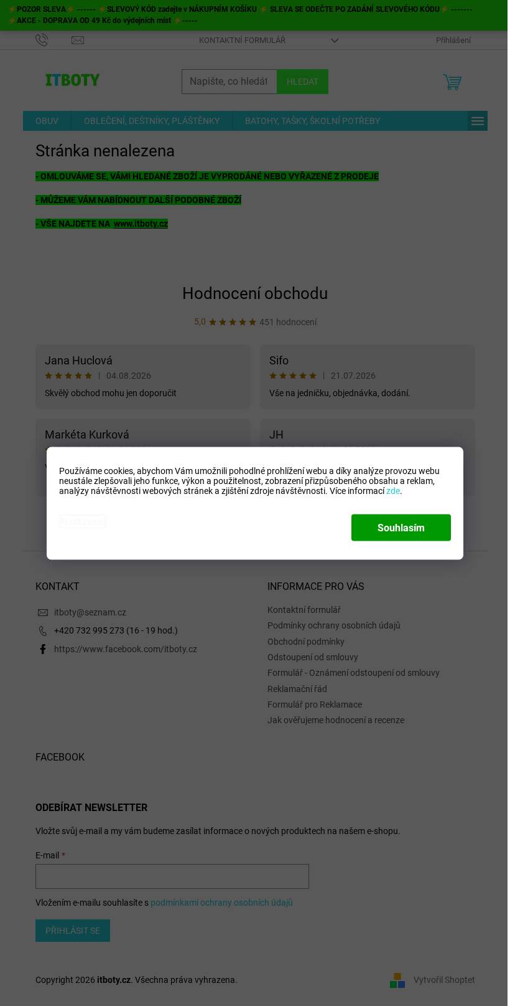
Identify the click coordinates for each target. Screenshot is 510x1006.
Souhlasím (401, 527)
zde (393, 490)
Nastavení (82, 521)
